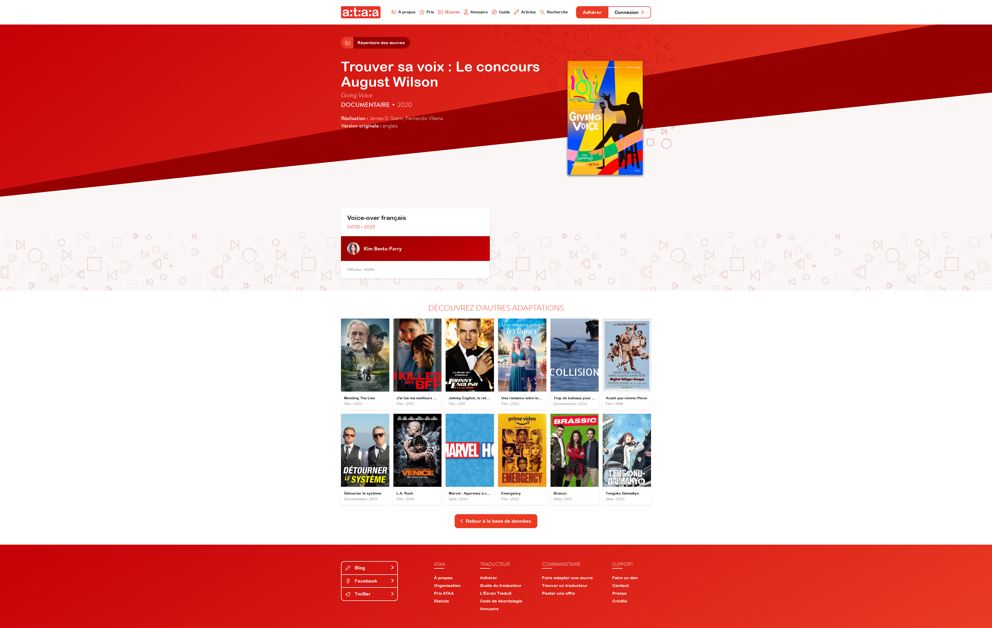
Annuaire (479, 12)
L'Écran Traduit (496, 593)
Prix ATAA (444, 593)
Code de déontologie (501, 601)
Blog (359, 567)
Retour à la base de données (498, 521)
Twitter (362, 594)
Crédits (619, 601)
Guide (504, 12)
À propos (406, 12)
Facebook (365, 581)
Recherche (557, 12)
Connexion (627, 12)
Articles (528, 12)
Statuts (441, 601)
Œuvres (452, 12)
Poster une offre (558, 593)
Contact (620, 585)
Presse (619, 593)
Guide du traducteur (501, 585)
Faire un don (625, 577)
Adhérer (592, 12)
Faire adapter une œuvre (567, 577)
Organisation (447, 585)
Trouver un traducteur (564, 585)
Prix (430, 12)
